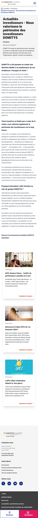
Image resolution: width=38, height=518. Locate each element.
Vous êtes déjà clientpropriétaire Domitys (7, 454)
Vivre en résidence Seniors (9, 473)
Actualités (7, 8)
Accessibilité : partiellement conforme (12, 504)
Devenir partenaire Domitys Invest (11, 467)
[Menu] (35, 3)
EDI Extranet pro (8, 470)
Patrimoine (14, 8)
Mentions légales (6, 497)
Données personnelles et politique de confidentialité (16, 507)
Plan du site (4, 500)
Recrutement (5, 465)
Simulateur (28, 515)
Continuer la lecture (25, 296)
